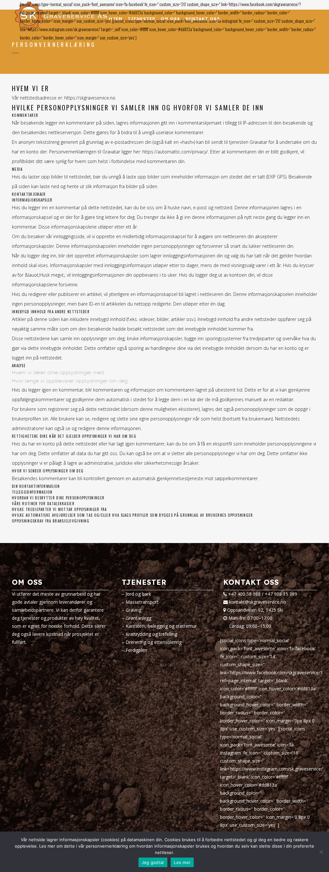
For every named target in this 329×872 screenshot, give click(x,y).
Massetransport (142, 602)
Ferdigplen (136, 650)
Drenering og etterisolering (154, 642)
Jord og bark (138, 594)
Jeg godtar (153, 862)
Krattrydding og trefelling (151, 634)
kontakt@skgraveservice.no (257, 602)
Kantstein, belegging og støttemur (161, 626)
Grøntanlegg (138, 618)
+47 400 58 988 (244, 594)
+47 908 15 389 (281, 594)
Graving (133, 610)
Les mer (182, 862)
